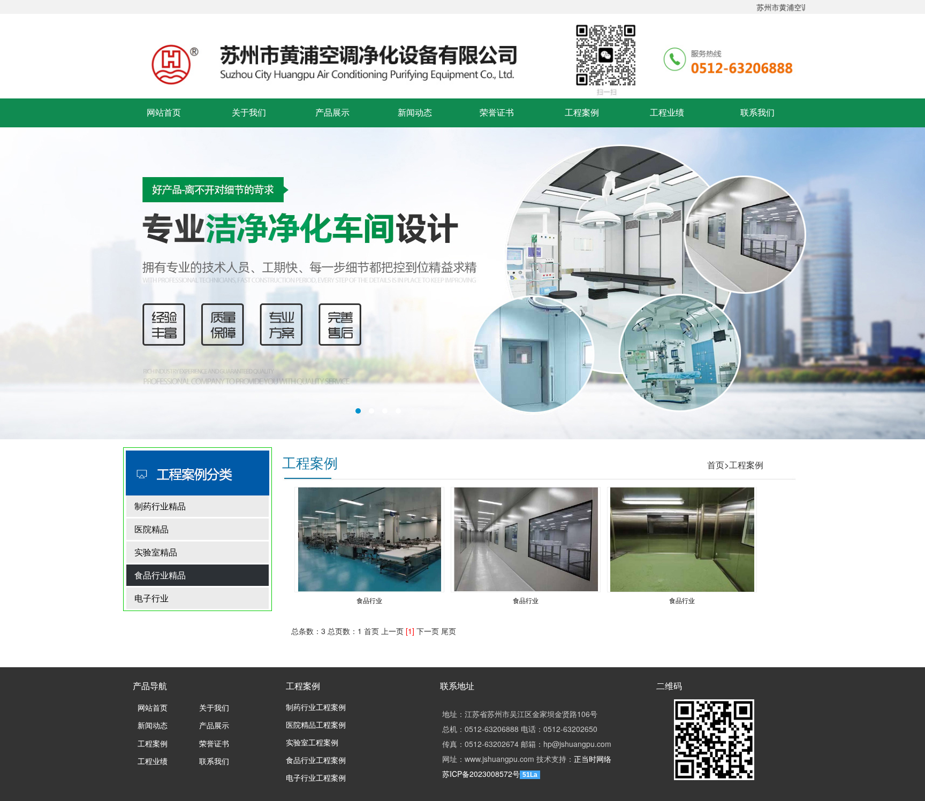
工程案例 (582, 112)
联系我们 (757, 112)
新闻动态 (415, 112)
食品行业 (369, 600)
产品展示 (332, 112)
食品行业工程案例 (316, 761)
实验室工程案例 (312, 743)
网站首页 (164, 112)
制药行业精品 (160, 506)
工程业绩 (667, 112)
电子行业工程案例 (316, 778)
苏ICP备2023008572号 (481, 773)
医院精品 (151, 529)
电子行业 (151, 598)
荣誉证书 (497, 112)
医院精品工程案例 (316, 725)
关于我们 (249, 112)
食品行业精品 (160, 575)
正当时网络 (592, 758)
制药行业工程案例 (316, 708)
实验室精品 (155, 552)
